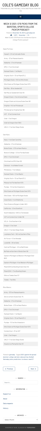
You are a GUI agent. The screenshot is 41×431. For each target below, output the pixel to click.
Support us (7, 394)
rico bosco (24, 359)
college (11, 357)
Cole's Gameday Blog (20, 4)
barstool (5, 357)
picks (11, 359)
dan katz (17, 357)
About (5, 399)
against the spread (30, 354)
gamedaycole (30, 33)
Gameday (6, 359)
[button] (20, 16)
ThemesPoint (31, 427)
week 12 (30, 359)
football (31, 357)
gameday (12, 354)
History (5, 408)
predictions (17, 359)
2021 (22, 354)
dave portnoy (24, 357)
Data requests (8, 403)
